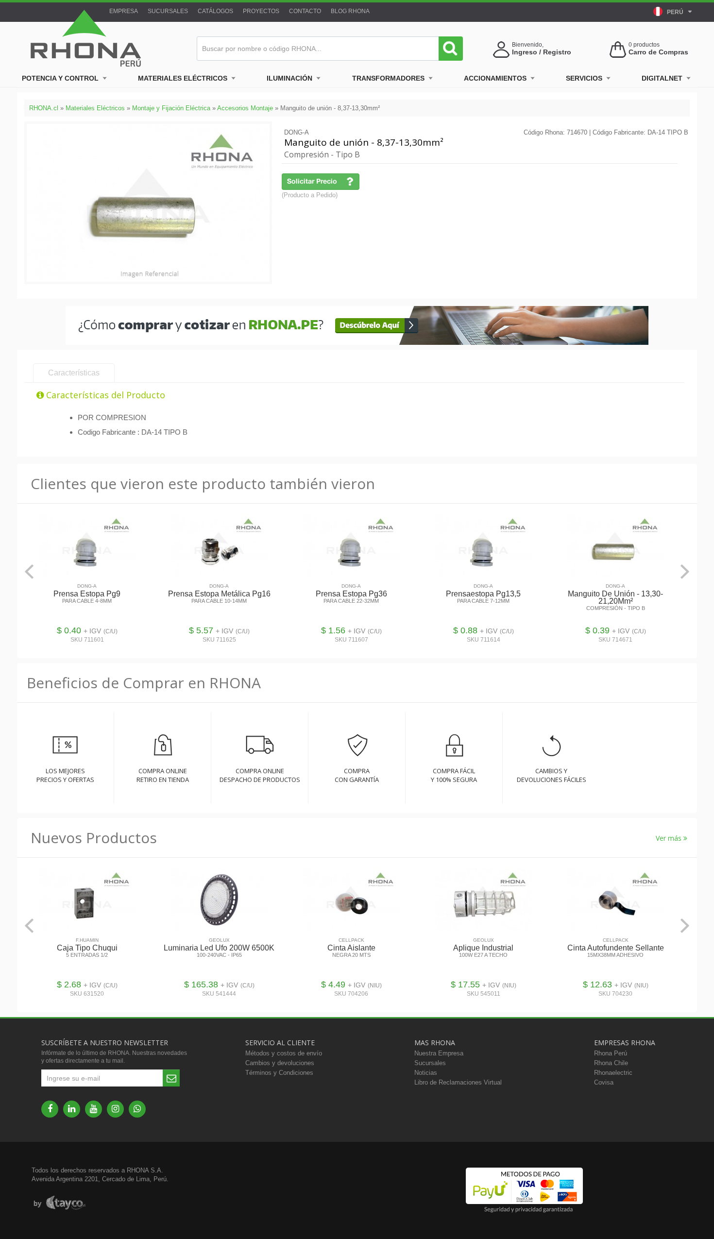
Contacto (305, 11)
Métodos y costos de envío (283, 1053)
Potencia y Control (60, 78)
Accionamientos (495, 78)
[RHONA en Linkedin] (71, 1109)
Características (74, 373)
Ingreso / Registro (541, 52)
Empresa (123, 11)
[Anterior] (29, 571)
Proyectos (261, 11)
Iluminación (289, 78)
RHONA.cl (43, 108)
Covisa (603, 1082)
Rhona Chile (611, 1063)
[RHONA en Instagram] (115, 1109)
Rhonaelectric (613, 1072)
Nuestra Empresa (438, 1053)
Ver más (669, 838)
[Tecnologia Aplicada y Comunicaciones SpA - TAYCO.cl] (59, 1203)
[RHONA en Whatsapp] (137, 1109)
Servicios (584, 78)
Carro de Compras (658, 52)
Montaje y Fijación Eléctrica (171, 108)
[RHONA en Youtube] (93, 1109)
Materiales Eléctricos (182, 78)
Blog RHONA (350, 11)
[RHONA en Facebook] (49, 1109)
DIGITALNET (662, 78)
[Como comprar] (357, 342)
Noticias (425, 1072)
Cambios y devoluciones (279, 1063)
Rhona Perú (610, 1053)
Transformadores (388, 78)
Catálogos (215, 11)
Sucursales (168, 11)
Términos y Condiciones (279, 1072)
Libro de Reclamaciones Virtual (458, 1082)
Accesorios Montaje (245, 108)
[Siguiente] (685, 571)
